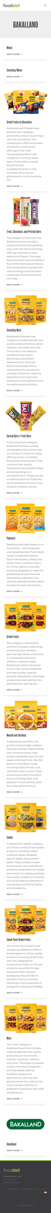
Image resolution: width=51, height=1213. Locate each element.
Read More (15, 54)
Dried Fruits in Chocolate (19, 122)
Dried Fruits (13, 637)
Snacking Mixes (14, 70)
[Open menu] (45, 5)
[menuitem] (45, 1192)
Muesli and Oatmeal (16, 735)
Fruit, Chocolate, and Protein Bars (24, 231)
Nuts (9, 1038)
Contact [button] (43, 1189)
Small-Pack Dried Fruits (18, 939)
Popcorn (11, 538)
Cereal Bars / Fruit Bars (19, 436)
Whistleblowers (29, 1189)
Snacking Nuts (14, 330)
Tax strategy (14, 1189)
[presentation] (25, 102)
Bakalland (11, 1144)
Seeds (10, 837)
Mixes (9, 48)
